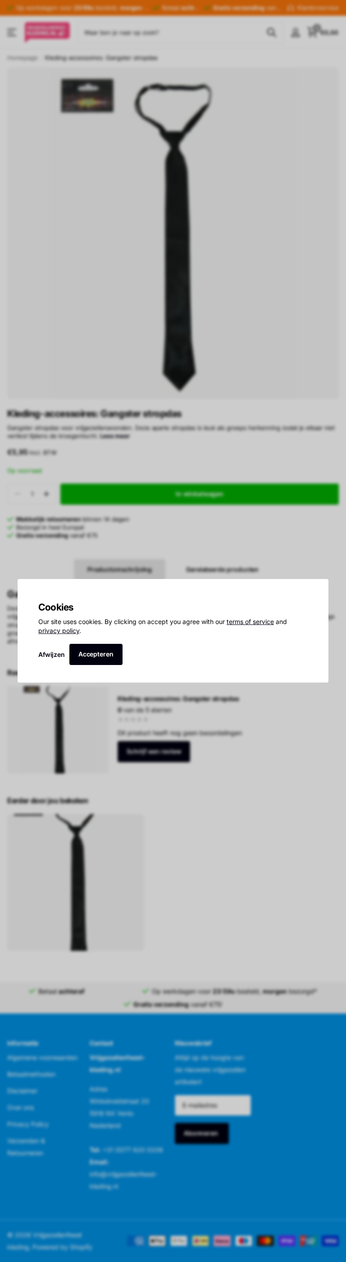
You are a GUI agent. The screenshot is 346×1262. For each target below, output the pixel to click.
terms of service (250, 622)
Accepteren (96, 654)
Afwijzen (51, 654)
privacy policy (58, 630)
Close (318, 589)
